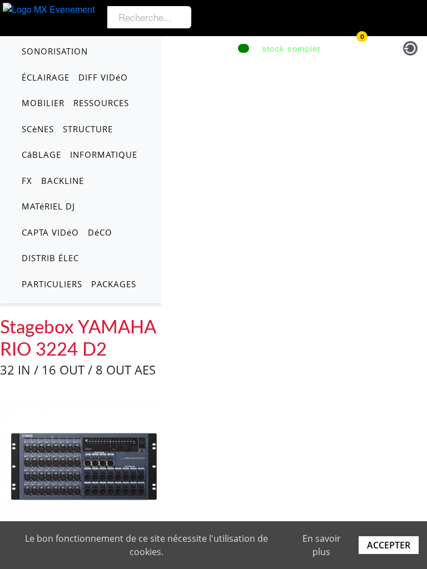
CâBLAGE (41, 154)
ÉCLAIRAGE (45, 77)
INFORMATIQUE (103, 154)
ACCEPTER (388, 545)
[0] (351, 46)
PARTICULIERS (52, 284)
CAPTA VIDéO (50, 232)
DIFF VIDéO (103, 77)
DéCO (100, 232)
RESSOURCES (101, 102)
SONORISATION (55, 51)
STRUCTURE (88, 128)
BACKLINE (62, 180)
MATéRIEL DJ (48, 206)
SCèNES (38, 128)
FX (27, 180)
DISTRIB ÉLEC (50, 257)
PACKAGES (113, 284)
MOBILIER (43, 102)
